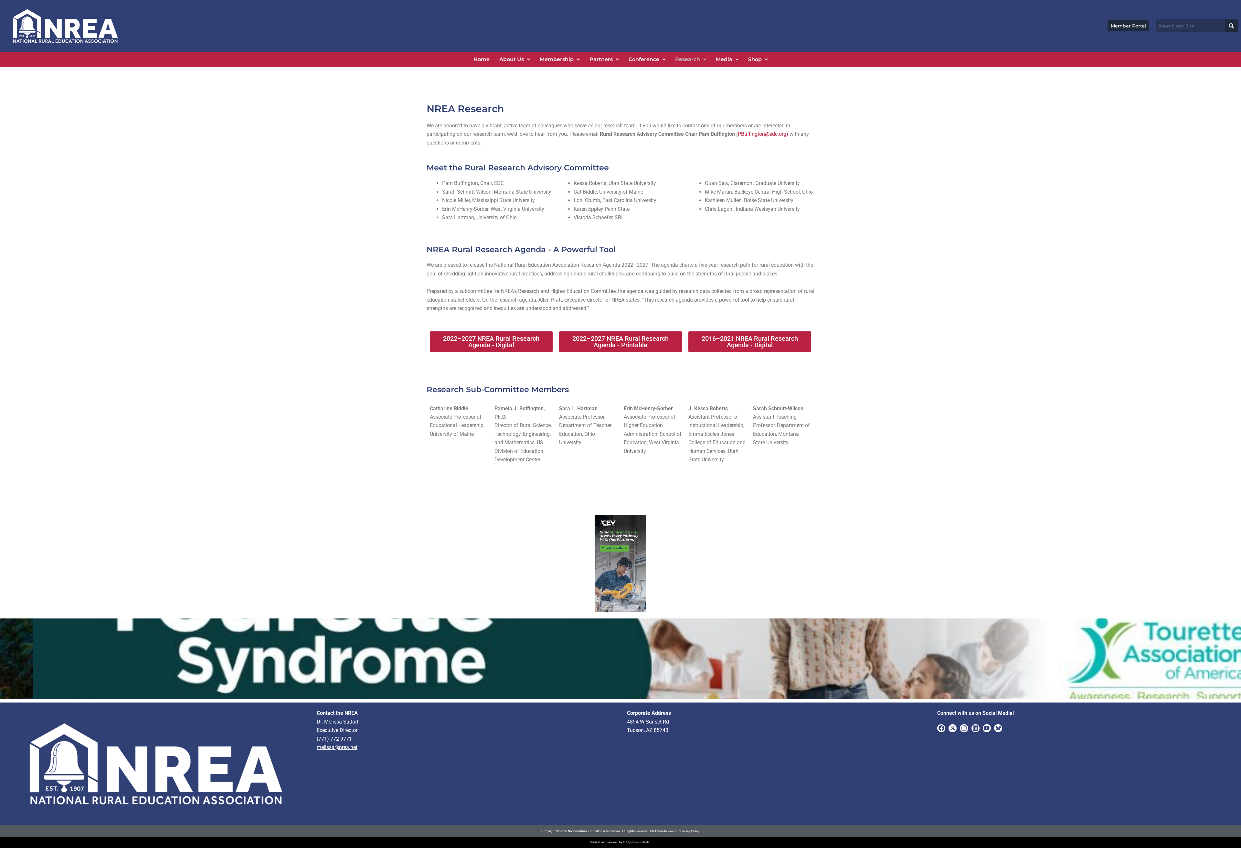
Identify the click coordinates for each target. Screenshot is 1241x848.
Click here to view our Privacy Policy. (675, 831)
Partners (601, 59)
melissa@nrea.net (337, 747)
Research (687, 59)
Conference (644, 59)
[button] (514, 59)
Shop (755, 59)
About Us (511, 59)
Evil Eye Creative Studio (636, 842)
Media (724, 59)
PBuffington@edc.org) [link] (764, 134)
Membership (557, 59)
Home (481, 59)
